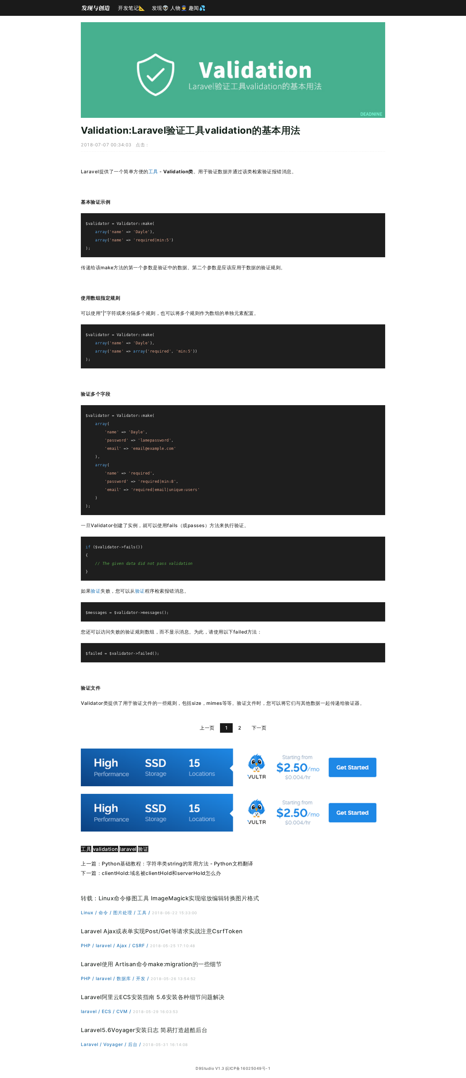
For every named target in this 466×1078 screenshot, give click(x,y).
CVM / (124, 1011)
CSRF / (141, 945)
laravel (128, 849)
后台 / (135, 1044)
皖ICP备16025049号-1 (247, 1068)
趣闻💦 (197, 8)
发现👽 (160, 8)
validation (105, 849)
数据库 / (126, 978)
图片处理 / (125, 912)
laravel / (106, 945)
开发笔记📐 (132, 8)
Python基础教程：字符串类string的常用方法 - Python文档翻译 (177, 863)
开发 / (143, 978)
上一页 (207, 728)
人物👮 (178, 8)
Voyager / (115, 1044)
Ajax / (124, 945)
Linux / (90, 912)
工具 (153, 172)
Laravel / (92, 1044)
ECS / (109, 1011)
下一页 (259, 728)
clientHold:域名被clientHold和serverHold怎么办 (161, 873)
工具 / (144, 912)
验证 (95, 591)
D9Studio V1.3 (210, 1068)
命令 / (106, 912)
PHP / (88, 945)
